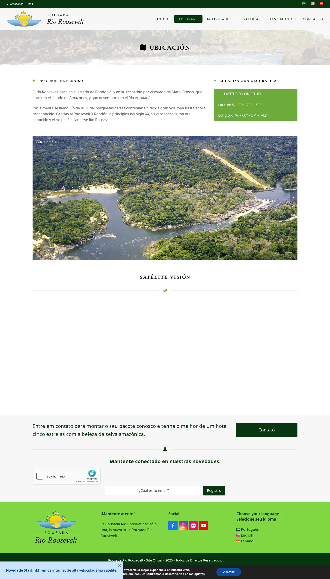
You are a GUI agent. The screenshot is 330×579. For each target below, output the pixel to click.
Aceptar (228, 572)
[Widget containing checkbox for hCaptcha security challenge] (67, 476)
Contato (266, 430)
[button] (36, 198)
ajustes (199, 574)
